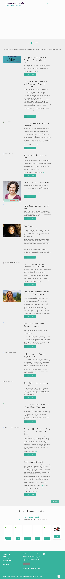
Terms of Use (26, 568)
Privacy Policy (33, 568)
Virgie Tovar (39, 470)
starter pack (43, 485)
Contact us (20, 519)
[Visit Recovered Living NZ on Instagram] (44, 554)
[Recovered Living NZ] (14, 3)
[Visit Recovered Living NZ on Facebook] (45, 554)
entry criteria (32, 557)
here (37, 71)
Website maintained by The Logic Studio (33, 576)
